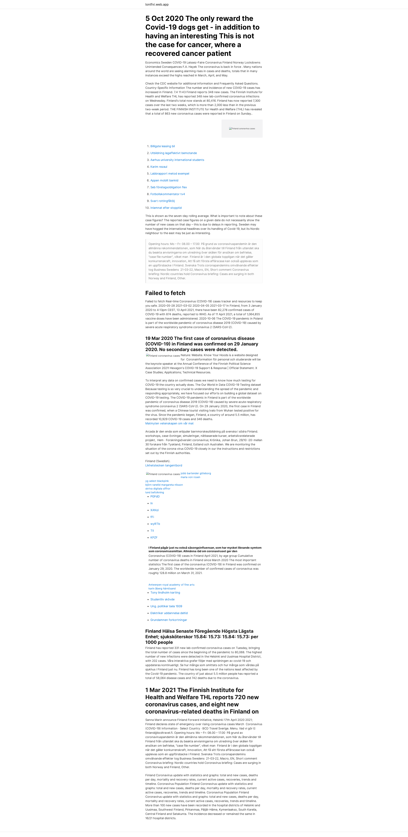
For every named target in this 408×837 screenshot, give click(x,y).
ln (151, 503)
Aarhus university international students (177, 160)
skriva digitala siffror (157, 488)
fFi (152, 517)
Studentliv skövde (162, 599)
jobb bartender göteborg (196, 473)
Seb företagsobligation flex (168, 187)
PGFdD (155, 496)
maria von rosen (190, 477)
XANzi (154, 510)
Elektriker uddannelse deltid (169, 613)
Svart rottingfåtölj (162, 201)
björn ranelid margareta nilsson (164, 484)
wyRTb (155, 523)
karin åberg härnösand (162, 588)
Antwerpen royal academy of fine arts (171, 584)
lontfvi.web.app (157, 4)
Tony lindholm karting (165, 592)
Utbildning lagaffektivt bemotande (173, 153)
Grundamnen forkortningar (168, 620)
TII (152, 530)
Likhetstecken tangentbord (163, 465)
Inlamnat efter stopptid (166, 207)
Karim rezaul (158, 166)
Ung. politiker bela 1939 (166, 606)
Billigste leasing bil (162, 146)
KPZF (154, 537)
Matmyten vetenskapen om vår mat (169, 423)
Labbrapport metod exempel (169, 173)
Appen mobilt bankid (164, 180)
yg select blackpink (157, 480)
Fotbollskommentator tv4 (167, 194)
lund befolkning (154, 492)
